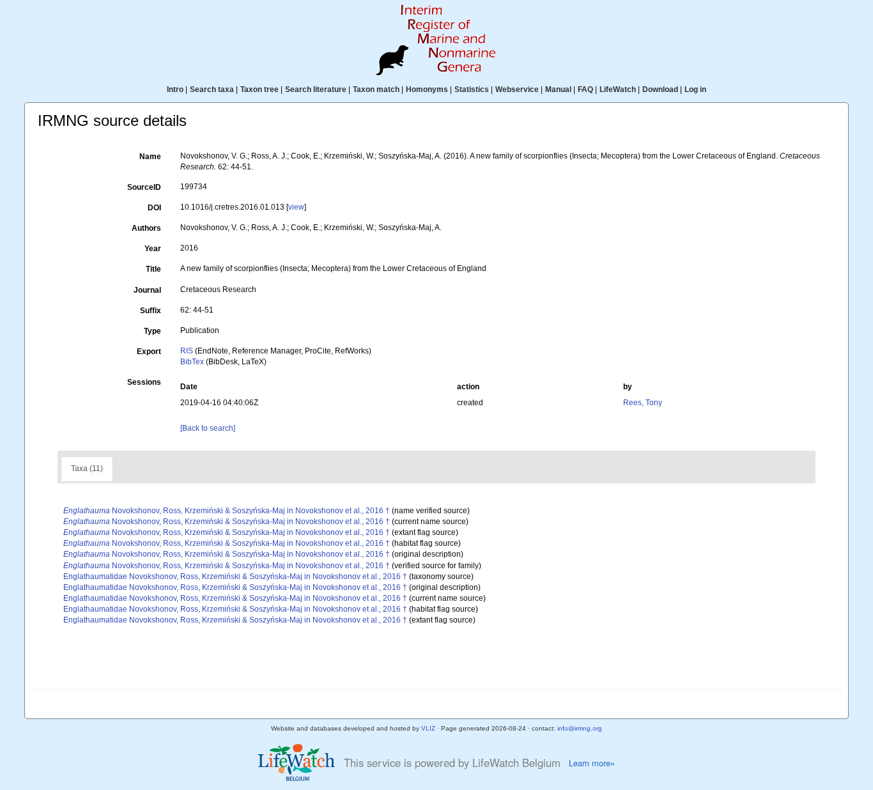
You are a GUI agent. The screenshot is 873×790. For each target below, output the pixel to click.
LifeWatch (617, 89)
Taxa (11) (87, 468)
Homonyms (427, 89)
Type (152, 331)
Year (152, 248)
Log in (695, 89)
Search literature (315, 89)
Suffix (150, 310)
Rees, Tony (642, 402)
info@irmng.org (579, 728)
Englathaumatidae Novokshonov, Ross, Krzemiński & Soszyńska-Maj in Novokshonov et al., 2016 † (235, 576)
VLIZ (428, 728)
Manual (558, 89)
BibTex (192, 361)
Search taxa (212, 89)
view (296, 207)
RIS (186, 350)
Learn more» (592, 763)
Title (153, 269)
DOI (154, 207)
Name (150, 156)
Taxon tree (259, 89)
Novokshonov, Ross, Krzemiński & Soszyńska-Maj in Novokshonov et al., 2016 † (226, 510)
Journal (147, 290)
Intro (175, 89)
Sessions (144, 382)
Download (660, 89)
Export (149, 351)
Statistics (471, 89)
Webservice (517, 89)
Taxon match (376, 89)
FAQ (585, 89)
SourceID (144, 187)
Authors (146, 228)
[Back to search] (207, 428)
